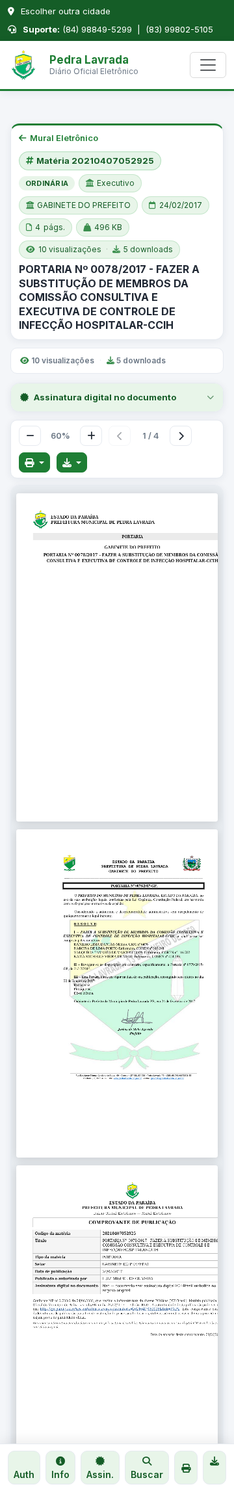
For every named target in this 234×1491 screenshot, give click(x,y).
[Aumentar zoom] (91, 436)
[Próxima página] (181, 436)
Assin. (100, 1474)
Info (60, 1474)
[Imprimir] (34, 462)
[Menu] (208, 65)
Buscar (147, 1474)
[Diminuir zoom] (30, 436)
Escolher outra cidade (64, 11)
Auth (24, 1474)
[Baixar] (72, 462)
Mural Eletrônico (64, 138)
